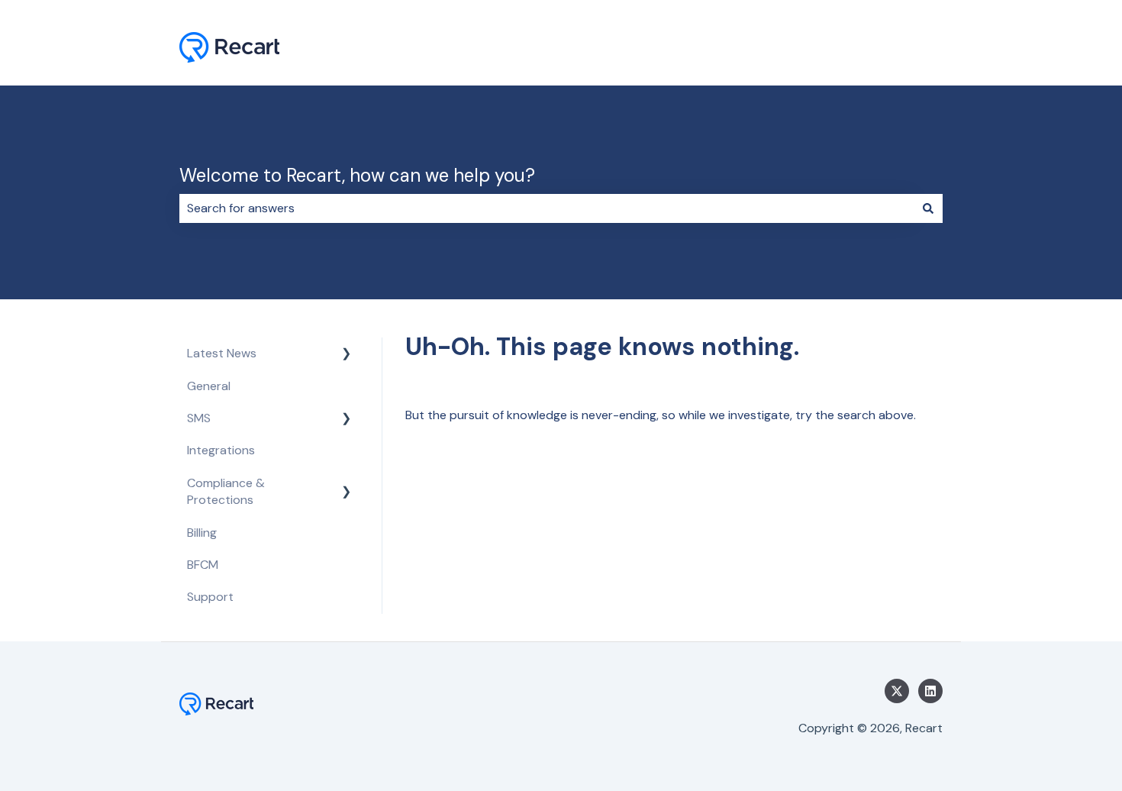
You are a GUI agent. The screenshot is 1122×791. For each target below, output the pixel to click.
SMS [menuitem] (199, 418)
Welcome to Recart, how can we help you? (357, 175)
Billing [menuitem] (202, 533)
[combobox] (546, 208)
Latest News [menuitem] (221, 353)
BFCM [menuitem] (202, 565)
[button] (346, 354)
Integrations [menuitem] (221, 450)
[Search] (928, 208)
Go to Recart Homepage (859, 49)
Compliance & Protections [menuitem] (226, 491)
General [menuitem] (209, 386)
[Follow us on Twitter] (897, 691)
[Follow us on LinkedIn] (930, 691)
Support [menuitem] (210, 597)
